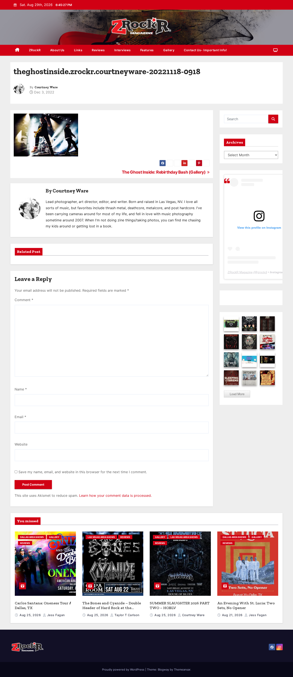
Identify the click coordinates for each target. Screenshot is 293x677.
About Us (57, 50)
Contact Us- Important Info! (205, 50)
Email (20, 417)
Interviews (122, 50)
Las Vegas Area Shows (101, 537)
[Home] (17, 50)
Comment (24, 300)
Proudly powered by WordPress (123, 669)
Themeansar (182, 669)
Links (78, 50)
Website (21, 444)
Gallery (169, 50)
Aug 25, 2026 (31, 615)
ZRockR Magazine (240, 272)
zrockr (262, 272)
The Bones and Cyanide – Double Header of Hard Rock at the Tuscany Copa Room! (111, 608)
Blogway (163, 669)
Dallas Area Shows (32, 537)
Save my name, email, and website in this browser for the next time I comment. (82, 472)
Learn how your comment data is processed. (115, 495)
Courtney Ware (46, 87)
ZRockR (35, 50)
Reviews (98, 50)
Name (21, 389)
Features (147, 50)
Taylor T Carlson (126, 615)
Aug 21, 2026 (233, 615)
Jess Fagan (55, 615)
